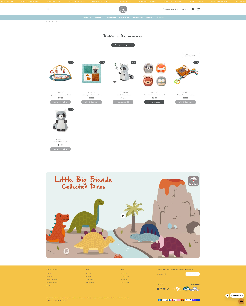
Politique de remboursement (69, 298)
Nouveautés (111, 17)
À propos (160, 17)
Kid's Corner (138, 17)
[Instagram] (161, 289)
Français (183, 9)
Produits (86, 17)
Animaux (149, 17)
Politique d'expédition (84, 298)
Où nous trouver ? (52, 282)
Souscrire (192, 274)
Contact (49, 285)
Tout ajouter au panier (123, 45)
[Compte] (193, 9)
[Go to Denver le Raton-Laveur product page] (123, 74)
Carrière (49, 276)
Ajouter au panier (154, 102)
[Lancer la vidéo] (123, 216)
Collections (89, 279)
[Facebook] (158, 289)
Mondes (98, 17)
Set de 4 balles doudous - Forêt (154, 95)
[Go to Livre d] (185, 74)
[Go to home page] (123, 9)
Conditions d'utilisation (109, 298)
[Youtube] (164, 289)
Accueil (48, 22)
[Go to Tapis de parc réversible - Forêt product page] (91, 74)
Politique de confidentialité (53, 298)
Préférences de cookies (122, 298)
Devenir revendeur (52, 279)
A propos (49, 273)
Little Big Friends (61, 300)
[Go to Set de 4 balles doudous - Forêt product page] (154, 74)
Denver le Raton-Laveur (58, 22)
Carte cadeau (124, 17)
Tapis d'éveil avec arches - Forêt (60, 95)
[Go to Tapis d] (60, 74)
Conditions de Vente (96, 298)
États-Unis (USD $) (169, 9)
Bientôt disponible (60, 102)
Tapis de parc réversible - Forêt (91, 95)
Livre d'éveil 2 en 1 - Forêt (185, 95)
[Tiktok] (167, 289)
